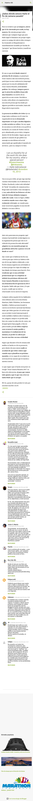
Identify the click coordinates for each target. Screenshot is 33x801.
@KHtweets (16, 164)
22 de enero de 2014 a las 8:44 (15, 403)
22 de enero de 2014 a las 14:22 (16, 561)
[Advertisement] (16, 712)
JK (8, 622)
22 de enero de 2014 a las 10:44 (20, 547)
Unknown (11, 597)
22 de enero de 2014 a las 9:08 (15, 443)
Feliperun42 (12, 579)
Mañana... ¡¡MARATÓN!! (7, 790)
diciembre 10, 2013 (20, 170)
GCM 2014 (5, 388)
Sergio (10, 487)
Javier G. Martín (13, 524)
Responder (11, 438)
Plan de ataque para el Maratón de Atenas (13, 771)
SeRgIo (10, 642)
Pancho (10, 547)
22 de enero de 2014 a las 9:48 (20, 487)
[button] (3, 21)
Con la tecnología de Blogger (18, 798)
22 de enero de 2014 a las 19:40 (22, 597)
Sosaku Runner (13, 401)
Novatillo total (12, 442)
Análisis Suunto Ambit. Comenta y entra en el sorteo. (15, 752)
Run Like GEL (12, 560)
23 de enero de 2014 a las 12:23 (20, 641)
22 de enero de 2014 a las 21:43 (17, 622)
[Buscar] (31, 3)
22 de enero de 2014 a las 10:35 (16, 526)
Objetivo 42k (9, 2)
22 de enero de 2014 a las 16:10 (16, 581)
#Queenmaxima (16, 162)
